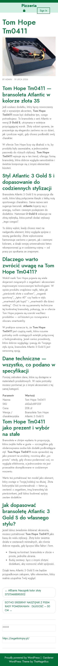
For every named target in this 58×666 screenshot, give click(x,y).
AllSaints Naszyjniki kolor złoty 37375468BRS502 (23, 592)
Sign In (43, 10)
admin (8, 79)
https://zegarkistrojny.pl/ (16, 638)
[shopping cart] (24, 10)
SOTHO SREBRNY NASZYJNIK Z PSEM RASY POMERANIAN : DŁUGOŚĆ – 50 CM (27, 606)
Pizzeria (29, 5)
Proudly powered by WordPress (23, 658)
